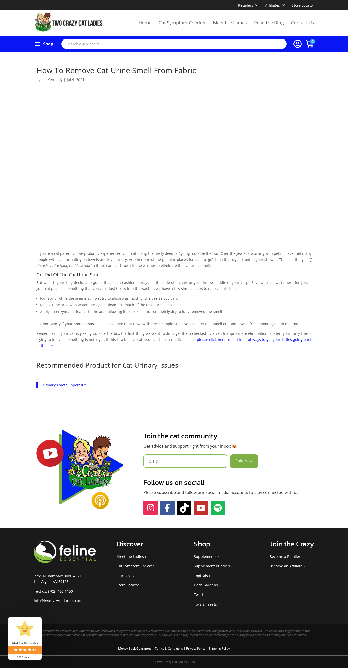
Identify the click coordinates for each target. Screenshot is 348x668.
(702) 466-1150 (60, 591)
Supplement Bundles (212, 566)
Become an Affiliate (286, 566)
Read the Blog (269, 23)
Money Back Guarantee (135, 648)
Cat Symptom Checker (182, 23)
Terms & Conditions (169, 648)
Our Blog (124, 575)
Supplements (205, 556)
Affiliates (272, 5)
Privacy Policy (196, 648)
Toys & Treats (205, 604)
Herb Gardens (206, 585)
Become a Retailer (285, 556)
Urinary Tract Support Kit (64, 385)
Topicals (201, 575)
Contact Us (302, 23)
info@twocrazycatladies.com (58, 600)
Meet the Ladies (230, 23)
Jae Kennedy (52, 79)
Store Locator (303, 5)
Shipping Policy (219, 648)
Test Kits (201, 594)
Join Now (244, 461)
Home (145, 23)
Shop (48, 44)
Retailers (245, 5)
